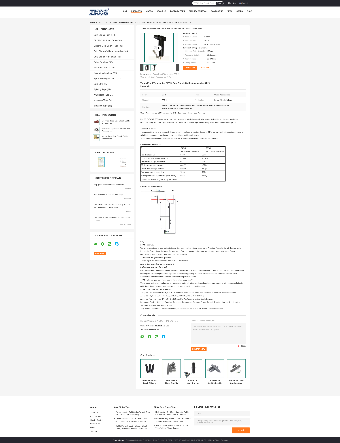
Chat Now (232, 3)
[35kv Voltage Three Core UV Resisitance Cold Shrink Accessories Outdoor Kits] (171, 368)
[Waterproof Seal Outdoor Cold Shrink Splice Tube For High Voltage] (236, 368)
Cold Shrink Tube (102, 35)
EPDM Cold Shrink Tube (105, 40)
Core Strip (98, 84)
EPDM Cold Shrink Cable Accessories (160, 308)
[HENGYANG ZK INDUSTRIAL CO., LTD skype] (118, 244)
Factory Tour (177, 11)
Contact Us (217, 11)
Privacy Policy (118, 440)
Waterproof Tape (101, 95)
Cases (239, 11)
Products (136, 11)
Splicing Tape (100, 89)
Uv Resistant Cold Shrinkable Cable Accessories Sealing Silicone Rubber (214, 381)
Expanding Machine (103, 73)
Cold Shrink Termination (105, 57)
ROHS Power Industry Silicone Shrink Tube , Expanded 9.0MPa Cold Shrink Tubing (132, 427)
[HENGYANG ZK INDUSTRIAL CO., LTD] (98, 12)
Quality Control (198, 11)
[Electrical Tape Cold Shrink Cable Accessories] (96, 122)
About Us (161, 11)
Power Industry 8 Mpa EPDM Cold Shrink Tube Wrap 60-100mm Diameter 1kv (172, 420)
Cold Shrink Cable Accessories (120, 22)
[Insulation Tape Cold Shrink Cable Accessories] (96, 130)
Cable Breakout (101, 62)
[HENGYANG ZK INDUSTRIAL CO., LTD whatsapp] (104, 244)
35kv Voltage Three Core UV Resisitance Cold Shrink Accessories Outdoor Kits (171, 381)
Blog (249, 11)
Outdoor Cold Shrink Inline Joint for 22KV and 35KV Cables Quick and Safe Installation (193, 381)
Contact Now (190, 68)
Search (219, 3)
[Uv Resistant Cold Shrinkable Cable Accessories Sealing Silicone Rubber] (214, 368)
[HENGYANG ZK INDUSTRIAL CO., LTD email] (97, 244)
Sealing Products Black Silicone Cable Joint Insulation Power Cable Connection (150, 381)
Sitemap (93, 431)
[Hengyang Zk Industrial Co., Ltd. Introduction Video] (159, 48)
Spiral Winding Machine (105, 78)
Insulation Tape (101, 100)
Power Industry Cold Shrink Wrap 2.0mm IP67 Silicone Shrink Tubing (133, 413)
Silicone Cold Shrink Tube (106, 46)
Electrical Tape (101, 106)
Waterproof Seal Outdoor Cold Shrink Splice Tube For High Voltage (236, 381)
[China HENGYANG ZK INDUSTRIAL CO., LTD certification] (101, 162)
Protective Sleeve (102, 68)
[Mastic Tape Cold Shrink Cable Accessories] (96, 137)
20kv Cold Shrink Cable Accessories (208, 308)
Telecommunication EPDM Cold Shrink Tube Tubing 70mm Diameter (171, 426)
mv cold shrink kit (184, 308)
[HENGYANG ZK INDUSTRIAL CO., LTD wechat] (111, 244)
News (229, 11)
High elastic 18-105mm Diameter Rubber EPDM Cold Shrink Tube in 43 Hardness (172, 413)
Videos (149, 11)
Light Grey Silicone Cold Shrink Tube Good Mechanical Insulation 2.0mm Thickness (131, 420)
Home (124, 11)
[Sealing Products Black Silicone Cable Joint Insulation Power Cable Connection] (149, 368)
